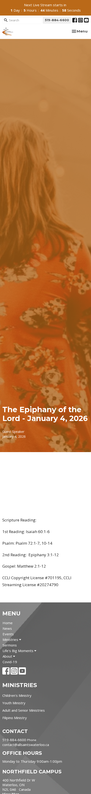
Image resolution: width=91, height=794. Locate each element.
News (7, 628)
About (8, 656)
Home (8, 622)
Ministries (11, 639)
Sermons (10, 645)
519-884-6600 (57, 20)
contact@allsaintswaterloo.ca (25, 744)
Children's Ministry (17, 695)
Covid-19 (10, 661)
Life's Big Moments (18, 650)
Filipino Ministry (14, 717)
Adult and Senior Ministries (23, 710)
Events (8, 634)
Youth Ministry (13, 703)
